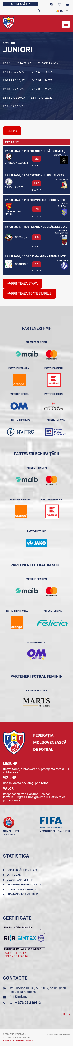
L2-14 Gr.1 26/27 (41, 71)
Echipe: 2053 (15, 874)
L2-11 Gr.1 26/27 (42, 97)
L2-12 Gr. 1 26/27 (41, 89)
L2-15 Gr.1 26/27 (47, 63)
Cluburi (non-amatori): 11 (23, 889)
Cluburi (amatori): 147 (20, 879)
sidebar (12, 131)
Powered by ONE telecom (58, 1035)
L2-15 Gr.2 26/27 (14, 71)
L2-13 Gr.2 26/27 (14, 89)
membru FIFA (47, 831)
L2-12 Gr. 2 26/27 (14, 97)
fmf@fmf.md (18, 996)
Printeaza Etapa (24, 283)
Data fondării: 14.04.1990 (22, 870)
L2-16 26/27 (23, 63)
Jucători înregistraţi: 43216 (24, 884)
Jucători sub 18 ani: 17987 (23, 894)
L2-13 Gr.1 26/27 (41, 80)
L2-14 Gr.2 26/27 (14, 80)
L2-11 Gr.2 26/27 (14, 106)
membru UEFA (11, 831)
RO (61, 11)
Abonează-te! (20, 3)
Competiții (9, 43)
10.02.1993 (9, 834)
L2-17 (6, 63)
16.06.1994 (64, 831)
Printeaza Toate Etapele (31, 293)
